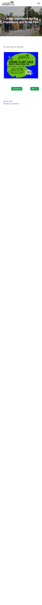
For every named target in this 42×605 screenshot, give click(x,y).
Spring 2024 (17, 89)
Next (33, 89)
